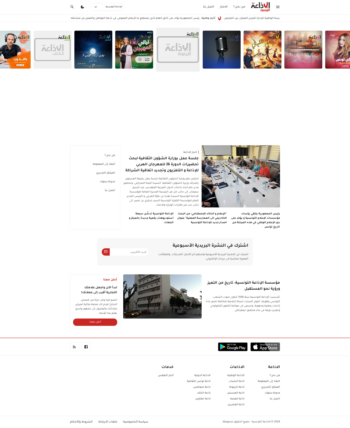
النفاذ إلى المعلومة (104, 164)
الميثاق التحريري (105, 173)
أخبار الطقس (166, 375)
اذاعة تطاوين (203, 399)
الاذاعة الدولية (202, 375)
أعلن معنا (95, 322)
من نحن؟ (239, 7)
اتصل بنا (208, 7)
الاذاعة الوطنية (235, 375)
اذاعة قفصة (237, 399)
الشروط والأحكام (81, 422)
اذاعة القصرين (236, 404)
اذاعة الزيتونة (236, 387)
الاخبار (224, 7)
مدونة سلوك (107, 181)
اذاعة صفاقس (202, 387)
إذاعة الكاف (204, 393)
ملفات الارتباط (107, 422)
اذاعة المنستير (236, 393)
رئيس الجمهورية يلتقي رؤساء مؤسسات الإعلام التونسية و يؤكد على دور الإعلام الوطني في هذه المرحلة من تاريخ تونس (255, 221)
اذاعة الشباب (236, 381)
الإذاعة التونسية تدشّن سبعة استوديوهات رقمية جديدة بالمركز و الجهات (151, 218)
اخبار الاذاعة (190, 152)
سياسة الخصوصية (135, 422)
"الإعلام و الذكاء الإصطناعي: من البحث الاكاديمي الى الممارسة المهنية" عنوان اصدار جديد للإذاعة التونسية (202, 218)
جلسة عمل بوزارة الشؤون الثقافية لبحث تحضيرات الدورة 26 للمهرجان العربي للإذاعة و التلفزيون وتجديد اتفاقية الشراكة (162, 165)
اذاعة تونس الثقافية (199, 381)
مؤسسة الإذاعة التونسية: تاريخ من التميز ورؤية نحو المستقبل (243, 286)
